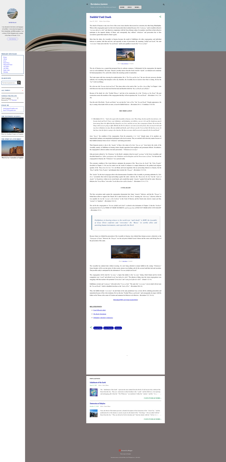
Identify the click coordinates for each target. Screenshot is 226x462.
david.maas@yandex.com (10, 108)
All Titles (6, 68)
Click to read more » (152, 398)
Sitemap (5, 72)
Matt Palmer (125, 261)
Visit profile (12, 39)
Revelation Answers (99, 4)
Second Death (98, 328)
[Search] (164, 5)
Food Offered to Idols (99, 310)
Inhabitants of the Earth (98, 383)
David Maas (12, 22)
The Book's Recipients (99, 314)
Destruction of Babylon (97, 404)
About (5, 59)
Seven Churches (108, 328)
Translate (14, 100)
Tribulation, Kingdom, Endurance (103, 318)
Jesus (130, 7)
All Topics (6, 66)
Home (122, 7)
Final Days (6, 63)
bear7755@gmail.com (9, 110)
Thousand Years (7, 64)
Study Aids (6, 70)
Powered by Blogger (126, 450)
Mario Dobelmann (124, 63)
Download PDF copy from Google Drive (125, 300)
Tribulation (118, 328)
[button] (160, 17)
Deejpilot (129, 453)
